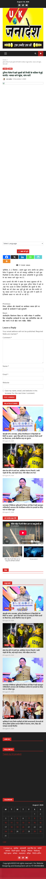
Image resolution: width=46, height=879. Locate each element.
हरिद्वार (29, 853)
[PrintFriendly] (38, 257)
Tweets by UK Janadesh (12, 754)
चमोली (40, 848)
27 (23, 831)
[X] (14, 257)
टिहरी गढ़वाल (16, 851)
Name (6, 366)
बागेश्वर (15, 853)
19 (17, 827)
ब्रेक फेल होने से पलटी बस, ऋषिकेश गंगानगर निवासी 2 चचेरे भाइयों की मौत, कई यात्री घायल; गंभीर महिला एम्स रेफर (23, 456)
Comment (7, 337)
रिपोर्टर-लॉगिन (36, 853)
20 (23, 827)
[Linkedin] (22, 257)
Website (6, 382)
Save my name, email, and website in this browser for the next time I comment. (21, 391)
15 (35, 823)
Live (40, 53)
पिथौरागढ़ (37, 851)
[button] (12, 555)
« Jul (4, 842)
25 (12, 831)
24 (6, 831)
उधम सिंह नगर (31, 848)
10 (6, 823)
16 (40, 823)
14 (29, 823)
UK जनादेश (9, 79)
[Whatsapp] (30, 257)
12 (17, 823)
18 (12, 827)
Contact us (8, 848)
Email (5, 374)
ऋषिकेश (10, 68)
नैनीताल (29, 851)
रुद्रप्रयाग (22, 853)
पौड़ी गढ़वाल (7, 853)
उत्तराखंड (5, 68)
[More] (6, 261)
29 (35, 831)
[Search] (35, 54)
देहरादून (23, 851)
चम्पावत (7, 851)
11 (12, 823)
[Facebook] (6, 257)
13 (23, 823)
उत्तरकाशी (23, 848)
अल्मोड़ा (16, 848)
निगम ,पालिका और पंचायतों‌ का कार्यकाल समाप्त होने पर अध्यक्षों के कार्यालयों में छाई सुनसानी (21, 306)
